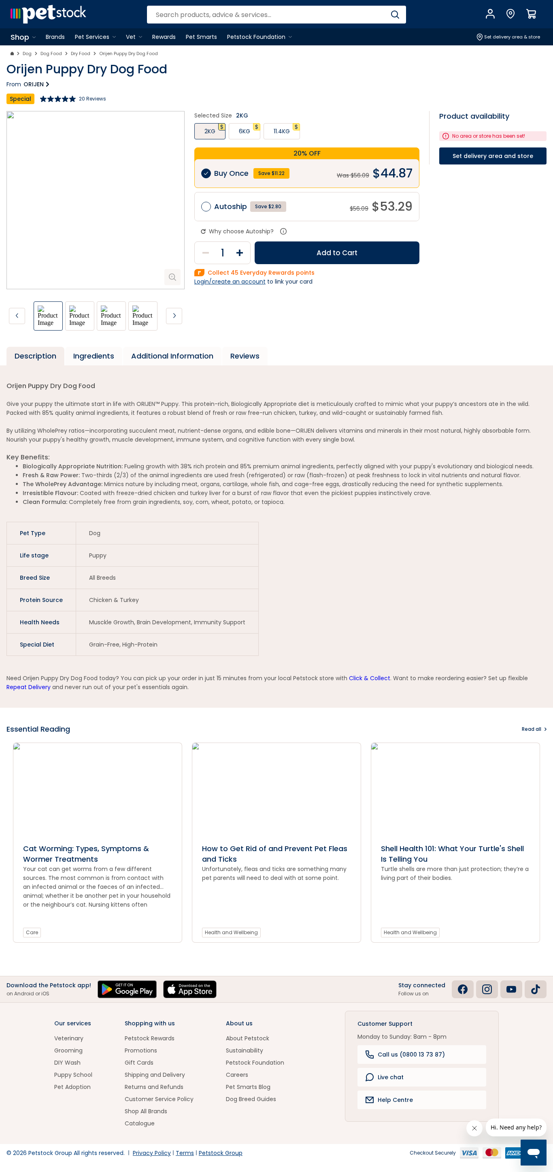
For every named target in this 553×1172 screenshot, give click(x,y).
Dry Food (80, 53)
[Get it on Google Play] (127, 989)
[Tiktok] (536, 989)
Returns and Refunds (154, 1087)
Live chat (391, 1077)
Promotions (141, 1050)
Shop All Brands (146, 1111)
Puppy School (73, 1075)
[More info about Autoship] (283, 231)
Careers (237, 1075)
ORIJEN (33, 84)
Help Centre (395, 1100)
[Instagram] (487, 989)
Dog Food (51, 53)
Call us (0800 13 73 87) (411, 1054)
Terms (185, 1153)
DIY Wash (67, 1063)
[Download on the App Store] (190, 989)
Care (32, 932)
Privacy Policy (152, 1153)
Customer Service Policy (159, 1099)
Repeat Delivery (28, 687)
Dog (27, 53)
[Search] (395, 14)
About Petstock (247, 1038)
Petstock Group (220, 1153)
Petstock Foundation (255, 1063)
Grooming (68, 1050)
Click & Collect (369, 678)
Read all (531, 729)
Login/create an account (230, 282)
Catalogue (140, 1123)
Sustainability (244, 1050)
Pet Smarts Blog (248, 1087)
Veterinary (68, 1038)
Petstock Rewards (149, 1038)
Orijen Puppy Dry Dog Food (128, 53)
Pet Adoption (72, 1087)
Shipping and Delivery (155, 1075)
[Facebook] (463, 989)
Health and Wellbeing (231, 932)
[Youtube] (511, 989)
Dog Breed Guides (251, 1099)
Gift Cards (139, 1063)
